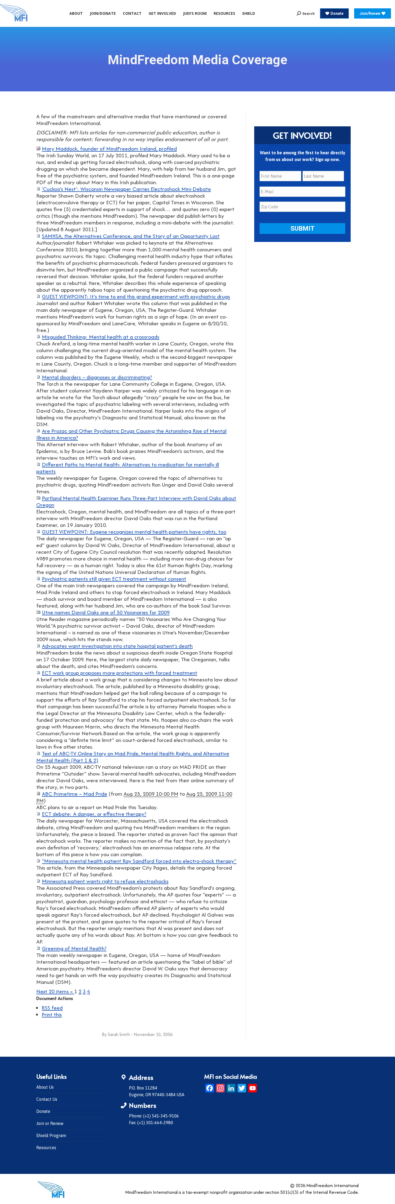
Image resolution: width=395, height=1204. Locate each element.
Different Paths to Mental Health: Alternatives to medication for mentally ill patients (127, 467)
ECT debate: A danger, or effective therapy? (94, 814)
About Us (45, 1087)
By (116, 1034)
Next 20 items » (55, 991)
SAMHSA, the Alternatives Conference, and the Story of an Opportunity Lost (131, 236)
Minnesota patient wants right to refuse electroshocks (105, 881)
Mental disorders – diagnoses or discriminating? (97, 377)
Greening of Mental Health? (74, 948)
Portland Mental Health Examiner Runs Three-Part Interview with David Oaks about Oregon (136, 501)
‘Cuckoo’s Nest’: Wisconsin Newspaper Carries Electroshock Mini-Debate (126, 189)
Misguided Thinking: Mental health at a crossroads (100, 337)
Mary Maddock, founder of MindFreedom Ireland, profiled (109, 148)
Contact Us (46, 1099)
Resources (46, 1147)
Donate (43, 1111)
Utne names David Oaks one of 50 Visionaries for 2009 (106, 612)
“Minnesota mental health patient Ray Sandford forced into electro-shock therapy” (139, 861)
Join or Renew (49, 1123)
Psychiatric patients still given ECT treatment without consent (114, 579)
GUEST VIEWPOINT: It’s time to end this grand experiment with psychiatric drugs (136, 296)
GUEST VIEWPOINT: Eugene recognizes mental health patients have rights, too (134, 531)
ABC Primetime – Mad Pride (74, 794)
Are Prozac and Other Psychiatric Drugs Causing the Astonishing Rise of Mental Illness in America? (131, 434)
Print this (52, 1014)
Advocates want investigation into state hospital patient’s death (117, 646)
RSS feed (52, 1008)
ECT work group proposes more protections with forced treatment (119, 673)
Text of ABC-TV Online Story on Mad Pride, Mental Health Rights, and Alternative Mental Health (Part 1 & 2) (132, 756)
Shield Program (51, 1135)
